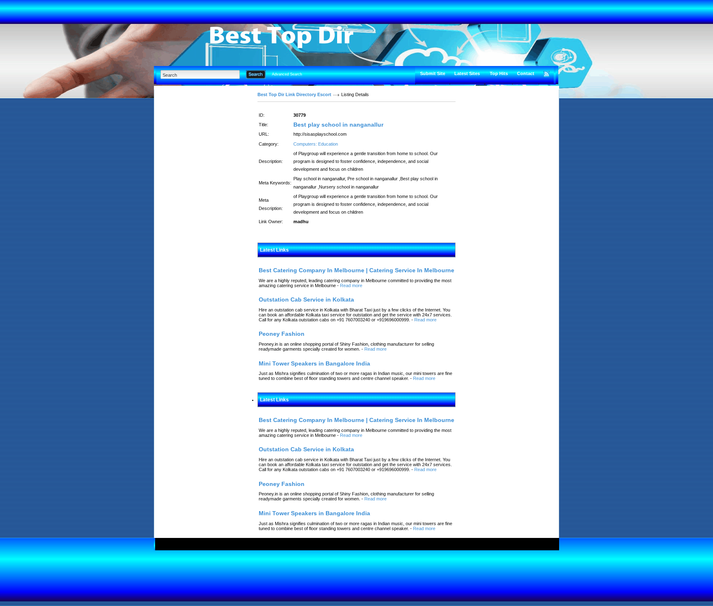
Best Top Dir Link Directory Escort (294, 94)
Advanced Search (287, 74)
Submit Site (432, 73)
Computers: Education (315, 143)
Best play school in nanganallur (338, 124)
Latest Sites (467, 73)
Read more (351, 285)
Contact (525, 73)
